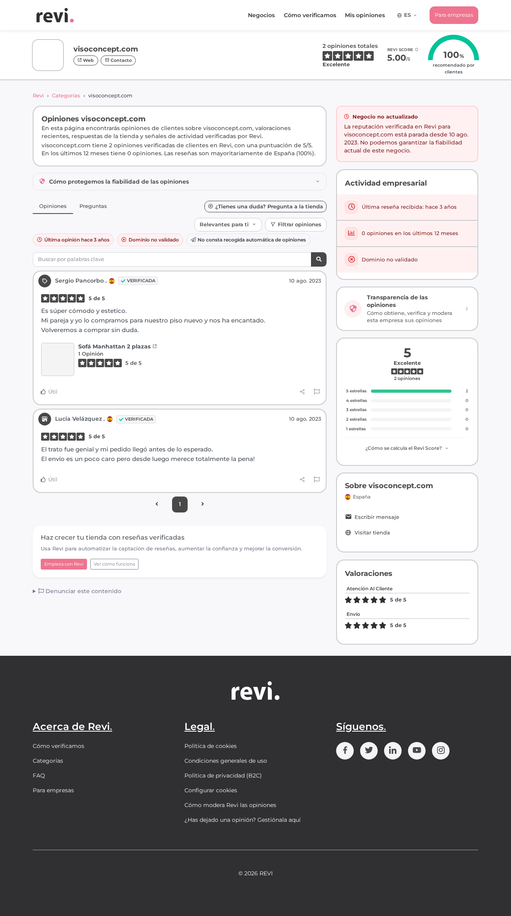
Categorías (66, 95)
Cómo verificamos (310, 15)
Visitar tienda (372, 533)
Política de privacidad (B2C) (223, 775)
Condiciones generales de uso (225, 760)
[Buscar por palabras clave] (319, 259)
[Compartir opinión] (302, 392)
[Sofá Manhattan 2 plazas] (57, 359)
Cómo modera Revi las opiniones (230, 805)
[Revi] (55, 15)
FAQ (39, 775)
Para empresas (454, 15)
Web (88, 60)
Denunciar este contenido (82, 591)
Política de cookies (210, 746)
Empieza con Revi (63, 564)
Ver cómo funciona (114, 564)
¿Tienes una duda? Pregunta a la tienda (269, 207)
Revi (38, 95)
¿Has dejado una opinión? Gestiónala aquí (242, 819)
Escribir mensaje (377, 517)
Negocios (261, 15)
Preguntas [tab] (93, 206)
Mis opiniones (365, 15)
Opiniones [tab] (53, 206)
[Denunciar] (317, 392)
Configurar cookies (210, 790)
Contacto (120, 60)
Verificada (141, 280)
